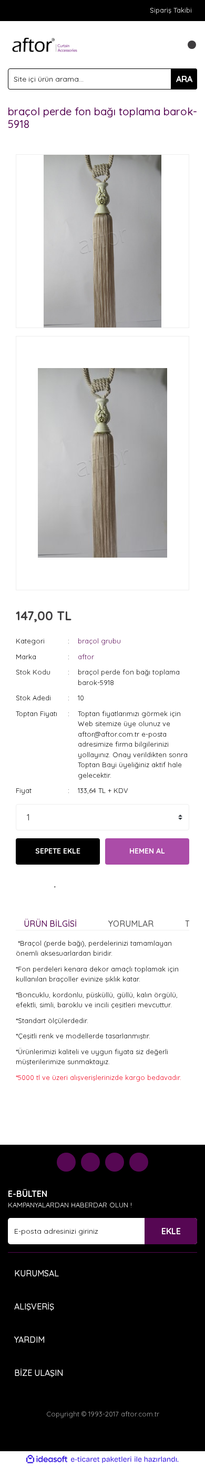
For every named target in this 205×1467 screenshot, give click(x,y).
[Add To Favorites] (55, 883)
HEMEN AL (147, 851)
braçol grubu (99, 641)
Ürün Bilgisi (50, 923)
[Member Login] (165, 44)
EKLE (171, 1231)
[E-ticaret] (101, 1459)
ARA (184, 79)
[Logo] (44, 43)
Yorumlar (130, 923)
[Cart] (186, 44)
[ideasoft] (47, 1459)
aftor (86, 656)
